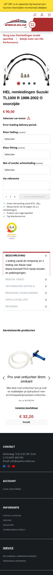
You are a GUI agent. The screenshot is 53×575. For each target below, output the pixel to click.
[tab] (26, 264)
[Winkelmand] (41, 24)
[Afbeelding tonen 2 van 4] (24, 83)
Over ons (7, 520)
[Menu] (49, 15)
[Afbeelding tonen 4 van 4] (34, 83)
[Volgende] (48, 69)
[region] (26, 6)
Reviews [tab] (11, 306)
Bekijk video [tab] (14, 279)
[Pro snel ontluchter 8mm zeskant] (26, 358)
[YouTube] (13, 466)
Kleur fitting (14, 147)
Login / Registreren (12, 489)
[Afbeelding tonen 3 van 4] (29, 83)
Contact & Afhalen (12, 515)
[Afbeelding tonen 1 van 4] (18, 83)
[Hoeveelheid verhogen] (15, 197)
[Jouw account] (42, 15)
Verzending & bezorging (14, 561)
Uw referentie (11, 178)
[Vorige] (5, 69)
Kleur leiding (14, 132)
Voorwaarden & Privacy (14, 529)
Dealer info (8, 525)
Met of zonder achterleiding (23, 163)
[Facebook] (4, 466)
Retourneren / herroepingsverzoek (19, 556)
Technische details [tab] (20, 286)
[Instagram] (9, 466)
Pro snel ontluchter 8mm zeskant (26, 379)
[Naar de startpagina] (13, 23)
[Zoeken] (34, 15)
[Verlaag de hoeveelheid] (6, 197)
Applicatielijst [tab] (16, 299)
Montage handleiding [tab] (21, 292)
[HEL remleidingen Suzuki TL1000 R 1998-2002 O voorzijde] (26, 69)
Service (8, 548)
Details (26, 422)
